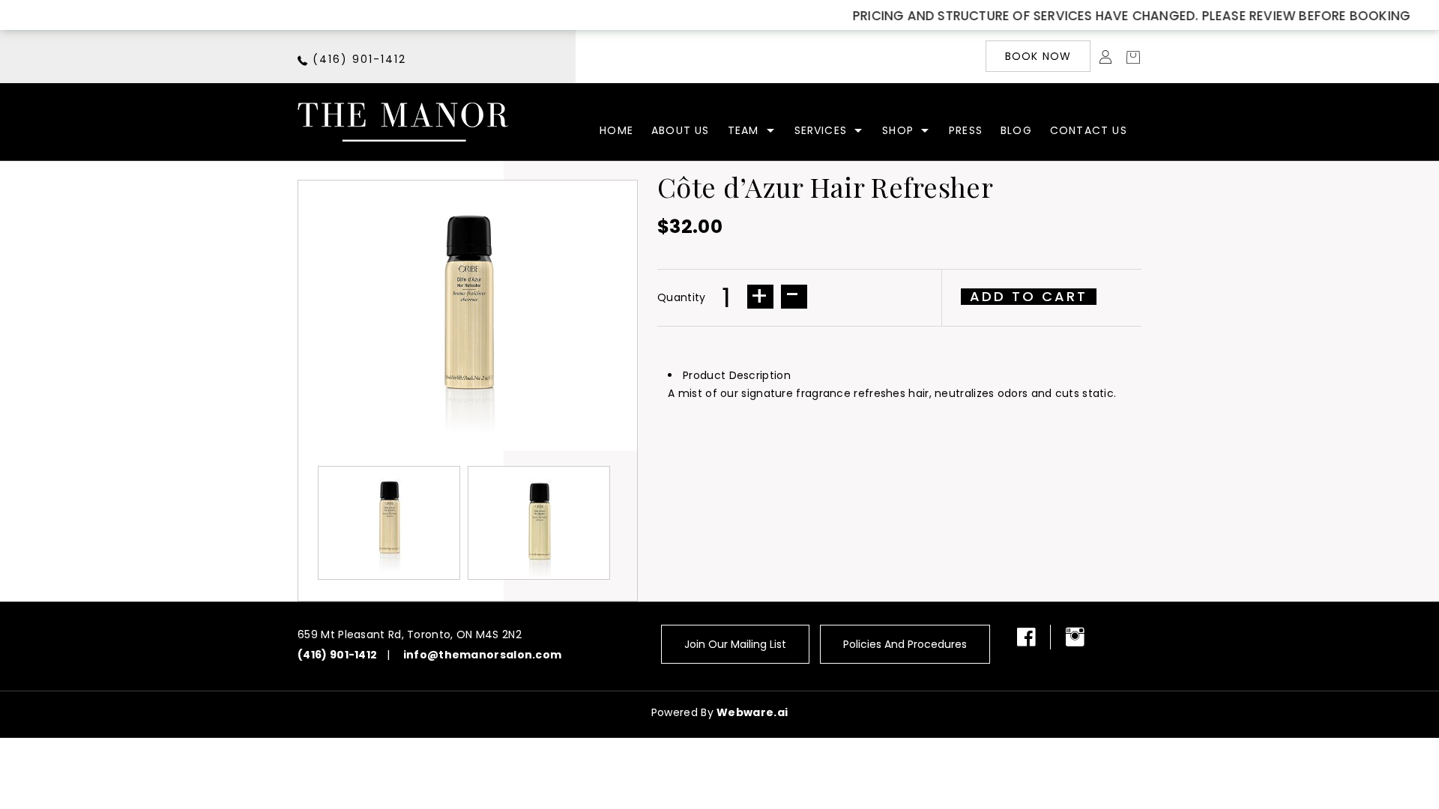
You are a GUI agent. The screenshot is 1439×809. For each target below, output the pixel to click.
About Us (680, 130)
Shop (898, 130)
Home (616, 130)
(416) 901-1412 (359, 59)
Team (743, 130)
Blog (1016, 130)
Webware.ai (752, 712)
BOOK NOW (1038, 56)
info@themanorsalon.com (482, 654)
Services (821, 130)
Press (966, 130)
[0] (1129, 56)
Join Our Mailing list (735, 644)
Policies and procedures (905, 644)
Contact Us (1088, 130)
